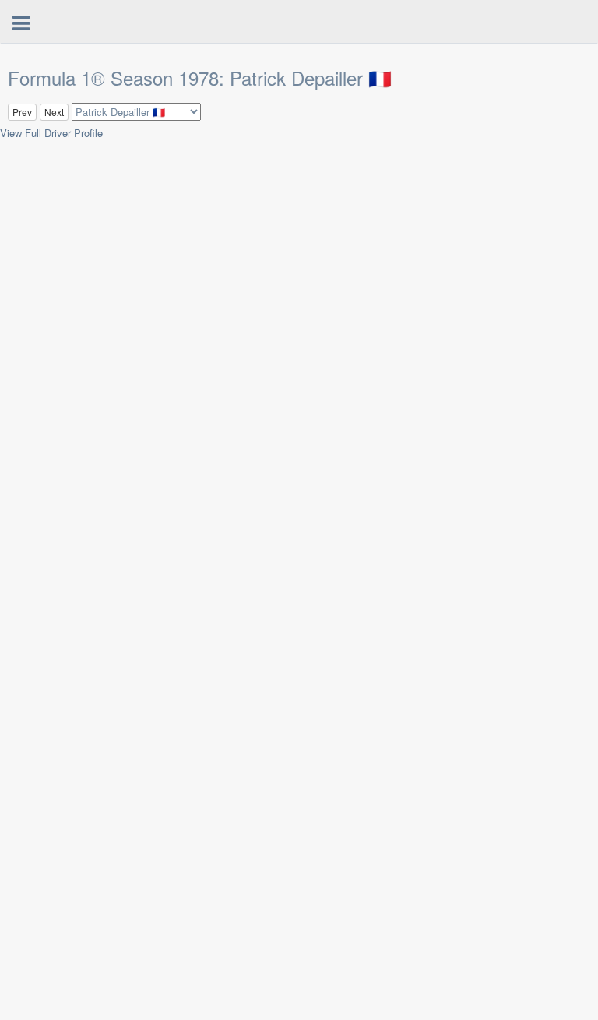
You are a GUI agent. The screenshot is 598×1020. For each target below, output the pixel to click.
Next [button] (54, 111)
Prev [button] (22, 111)
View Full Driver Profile (51, 132)
